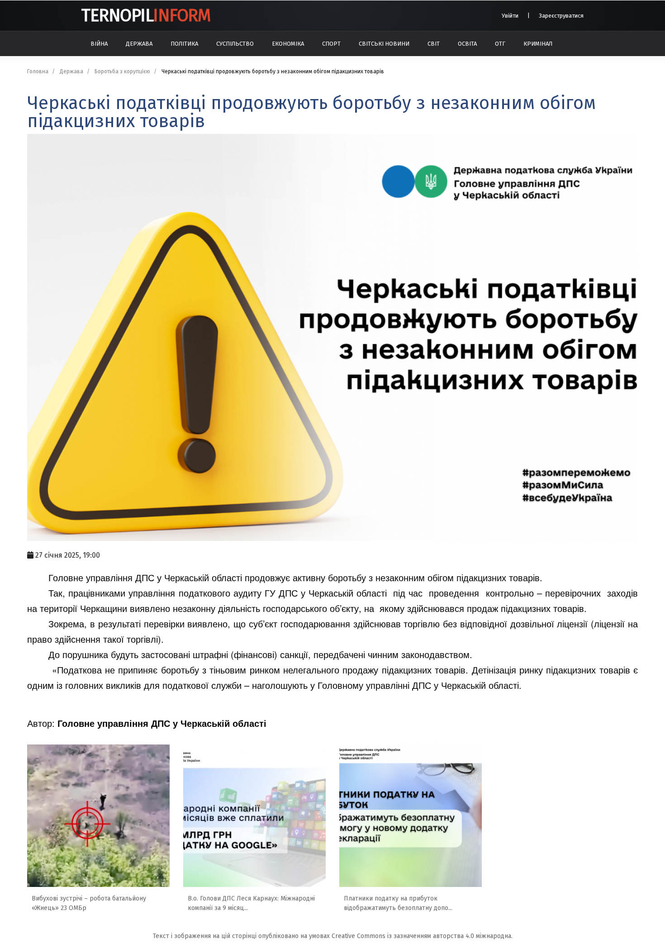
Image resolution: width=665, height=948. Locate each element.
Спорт (331, 43)
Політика (184, 43)
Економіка (288, 43)
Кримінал (537, 43)
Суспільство (235, 43)
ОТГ (500, 43)
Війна (99, 43)
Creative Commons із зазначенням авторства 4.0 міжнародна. (422, 936)
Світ (434, 43)
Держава (139, 43)
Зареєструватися (561, 15)
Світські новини (384, 43)
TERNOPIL (145, 15)
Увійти (510, 15)
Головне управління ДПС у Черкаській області (161, 723)
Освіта (467, 43)
